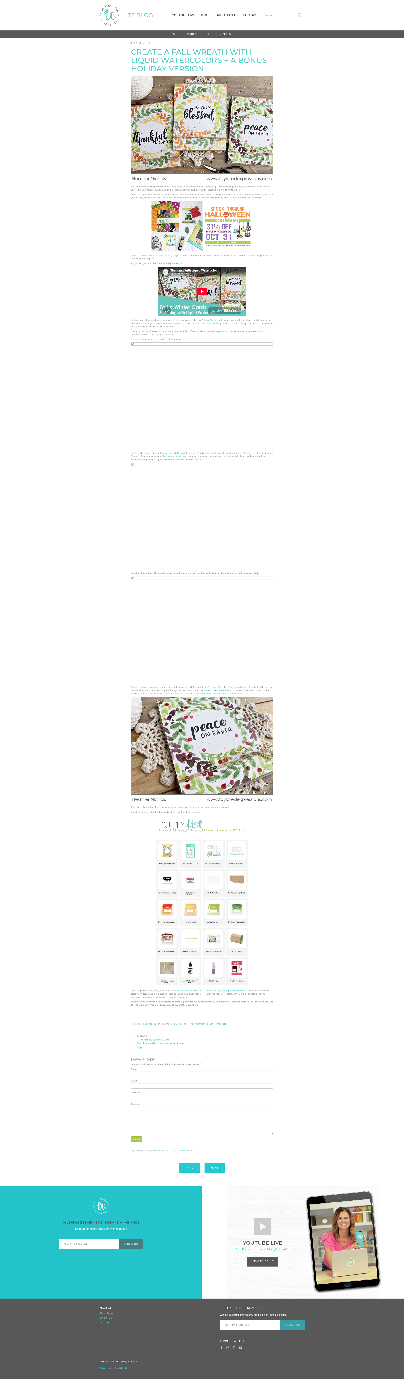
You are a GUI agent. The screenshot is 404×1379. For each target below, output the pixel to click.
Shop (176, 34)
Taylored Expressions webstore (245, 197)
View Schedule (263, 1261)
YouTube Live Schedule (192, 15)
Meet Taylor (227, 15)
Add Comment (198, 1023)
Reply (140, 1047)
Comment (136, 1104)
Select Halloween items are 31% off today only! (154, 255)
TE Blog (205, 34)
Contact (250, 15)
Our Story (190, 34)
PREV (189, 1168)
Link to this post (218, 1023)
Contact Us (223, 34)
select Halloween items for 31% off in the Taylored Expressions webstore (211, 990)
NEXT (214, 1168)
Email (134, 1080)
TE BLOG (140, 15)
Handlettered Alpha (171, 456)
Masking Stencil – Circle (143, 693)
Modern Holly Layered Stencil (218, 690)
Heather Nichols (149, 1023)
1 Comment (180, 1023)
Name (134, 1069)
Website (135, 1092)
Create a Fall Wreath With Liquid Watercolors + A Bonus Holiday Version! (199, 60)
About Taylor (106, 1313)
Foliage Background (212, 320)
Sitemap (104, 1322)
